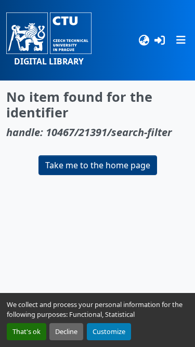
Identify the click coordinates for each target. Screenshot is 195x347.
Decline (66, 331)
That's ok (26, 331)
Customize (109, 331)
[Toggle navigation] (181, 40)
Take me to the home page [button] (97, 165)
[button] (49, 40)
